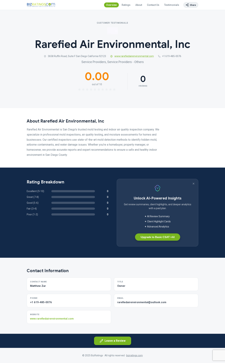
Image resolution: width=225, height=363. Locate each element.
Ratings (126, 5)
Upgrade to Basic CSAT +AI (158, 237)
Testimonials (171, 5)
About (138, 5)
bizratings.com (134, 355)
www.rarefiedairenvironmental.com (134, 56)
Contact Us (153, 5)
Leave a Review (115, 340)
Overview (111, 5)
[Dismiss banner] (193, 183)
